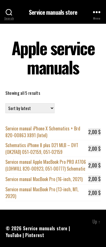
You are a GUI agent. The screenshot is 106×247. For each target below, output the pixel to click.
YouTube (13, 235)
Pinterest (34, 235)
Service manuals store (53, 12)
